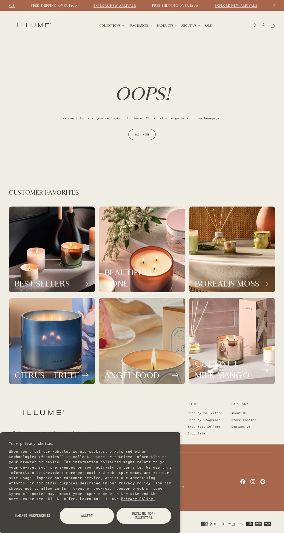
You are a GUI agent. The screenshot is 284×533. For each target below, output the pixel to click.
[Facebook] (243, 482)
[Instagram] (253, 482)
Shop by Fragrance (204, 420)
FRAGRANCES (139, 25)
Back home (142, 134)
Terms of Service (161, 493)
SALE (208, 25)
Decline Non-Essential (144, 515)
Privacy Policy (159, 479)
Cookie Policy (158, 473)
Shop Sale (196, 433)
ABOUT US (188, 25)
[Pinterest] (263, 482)
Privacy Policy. (138, 498)
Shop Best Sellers (204, 427)
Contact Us (241, 427)
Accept (87, 516)
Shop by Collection (205, 413)
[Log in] (263, 25)
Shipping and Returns (165, 486)
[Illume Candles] (43, 412)
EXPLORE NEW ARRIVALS (112, 5)
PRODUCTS (165, 25)
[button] (254, 25)
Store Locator (244, 420)
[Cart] (272, 26)
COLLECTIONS (109, 25)
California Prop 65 (163, 500)
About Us (239, 413)
